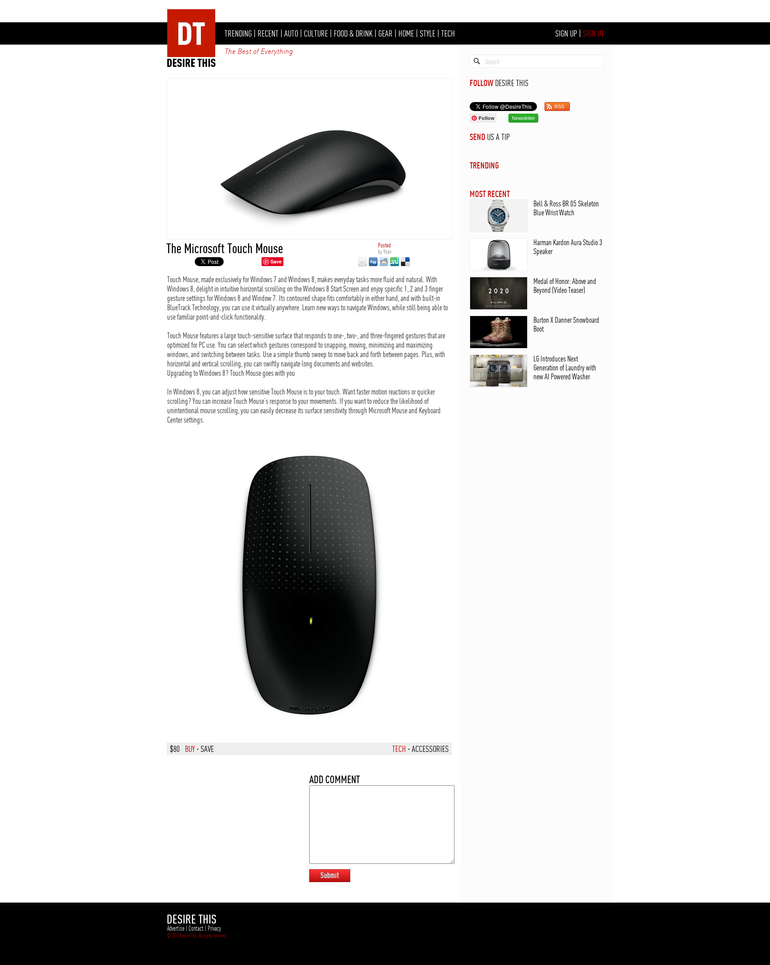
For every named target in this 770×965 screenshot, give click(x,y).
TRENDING (238, 33)
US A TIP (498, 136)
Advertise (175, 928)
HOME (406, 33)
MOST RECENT (490, 194)
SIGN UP (566, 33)
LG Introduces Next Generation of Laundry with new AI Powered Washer (564, 367)
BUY (190, 748)
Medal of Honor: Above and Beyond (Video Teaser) (564, 285)
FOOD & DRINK (353, 33)
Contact (196, 928)
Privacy (214, 928)
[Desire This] (191, 65)
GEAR (385, 33)
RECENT (268, 33)
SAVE (207, 748)
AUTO (291, 33)
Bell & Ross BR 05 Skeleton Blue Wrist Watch (566, 208)
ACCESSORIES (430, 748)
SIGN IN (593, 33)
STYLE (427, 33)
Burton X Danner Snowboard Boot (566, 324)
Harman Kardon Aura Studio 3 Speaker (567, 247)
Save (276, 261)
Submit (329, 875)
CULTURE (316, 33)
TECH (448, 33)
